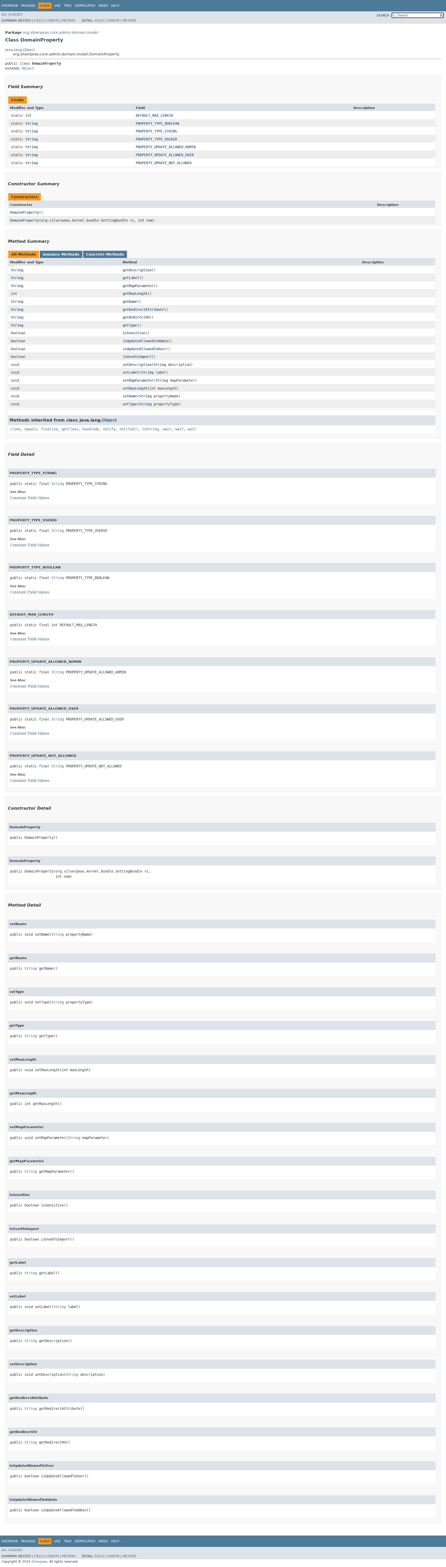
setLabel (131, 372)
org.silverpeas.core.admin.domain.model (60, 32)
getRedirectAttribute (143, 309)
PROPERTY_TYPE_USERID (156, 139)
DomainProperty (24, 212)
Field (38, 20)
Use (57, 5)
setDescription (137, 365)
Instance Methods (61, 254)
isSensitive (134, 333)
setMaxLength (135, 388)
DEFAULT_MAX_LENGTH (154, 115)
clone (15, 429)
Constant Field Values (29, 498)
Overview (10, 5)
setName (130, 396)
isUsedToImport (137, 357)
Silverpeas (39, 1561)
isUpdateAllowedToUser (144, 349)
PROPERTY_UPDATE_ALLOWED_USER (165, 155)
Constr (52, 20)
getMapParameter (138, 286)
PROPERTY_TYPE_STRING (156, 131)
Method (68, 20)
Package (28, 5)
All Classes (12, 14)
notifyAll (129, 429)
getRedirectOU (136, 317)
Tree (68, 5)
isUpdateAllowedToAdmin (145, 341)
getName (130, 301)
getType (130, 325)
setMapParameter (138, 380)
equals (31, 429)
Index (103, 5)
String (31, 123)
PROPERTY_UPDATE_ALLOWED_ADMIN (166, 147)
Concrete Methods (105, 254)
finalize (49, 429)
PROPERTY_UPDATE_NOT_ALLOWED (164, 163)
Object (28, 68)
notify (109, 429)
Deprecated (85, 5)
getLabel (131, 278)
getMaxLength (135, 293)
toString (150, 429)
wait (167, 429)
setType (130, 404)
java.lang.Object (20, 50)
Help (115, 5)
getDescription (137, 270)
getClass (70, 429)
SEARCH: (383, 15)
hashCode (90, 429)
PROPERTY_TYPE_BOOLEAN (157, 123)
